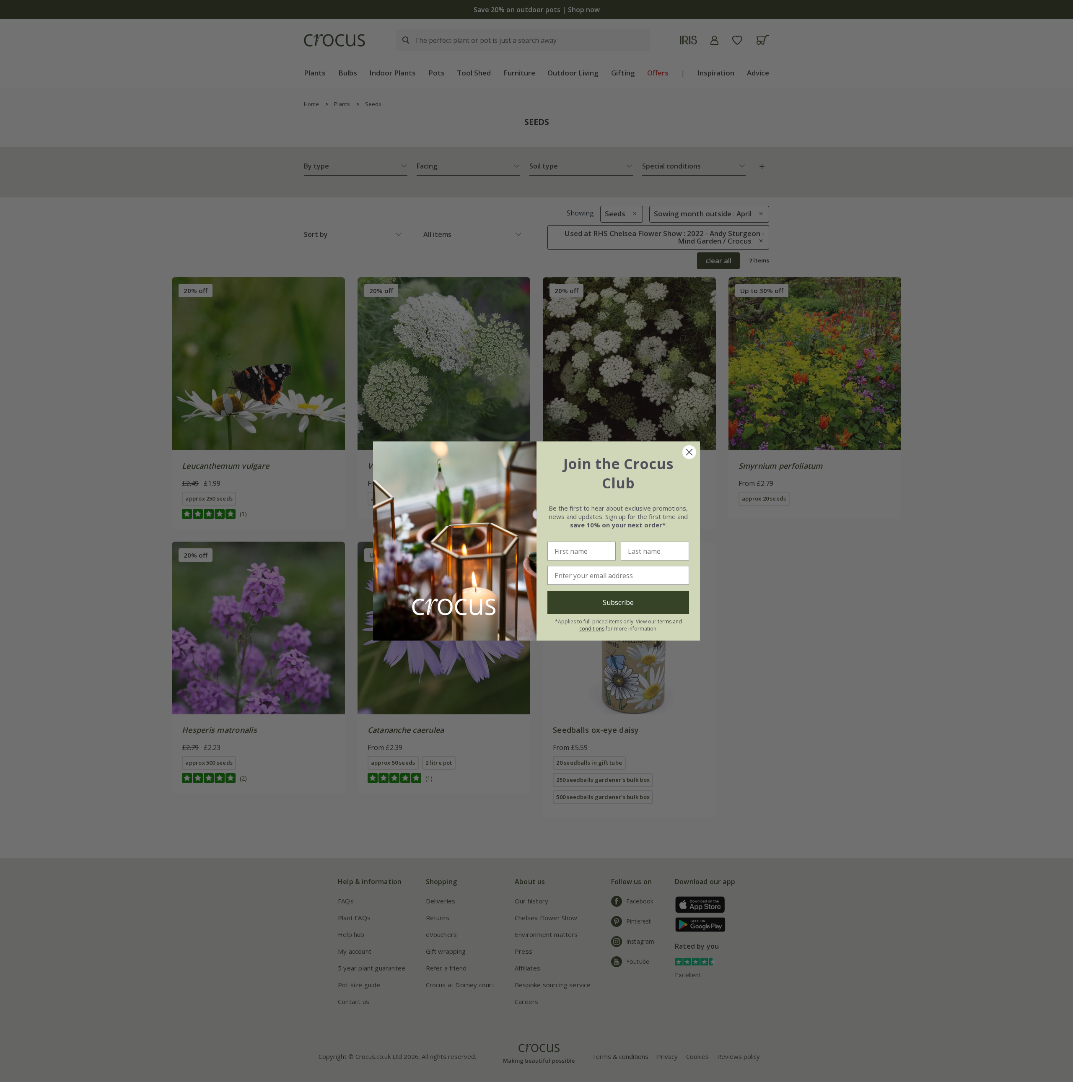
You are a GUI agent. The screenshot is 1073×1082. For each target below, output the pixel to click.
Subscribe (618, 602)
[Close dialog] (689, 452)
